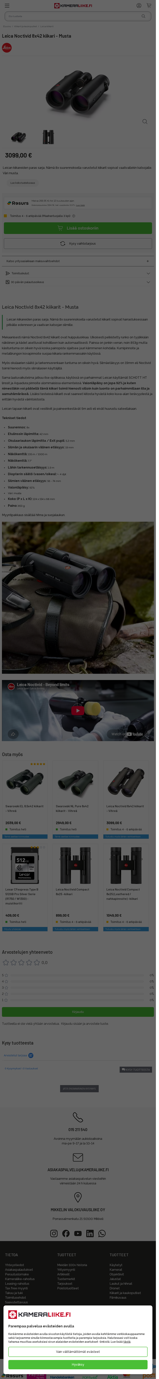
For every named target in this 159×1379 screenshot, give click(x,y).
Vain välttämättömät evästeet (78, 1352)
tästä (126, 1341)
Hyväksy (78, 1364)
